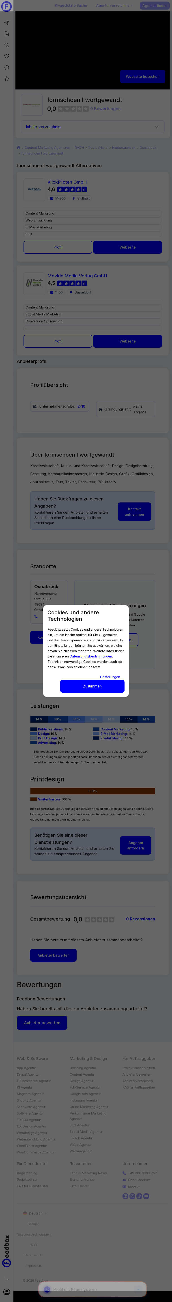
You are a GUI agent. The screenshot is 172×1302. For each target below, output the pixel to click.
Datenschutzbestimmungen (91, 656)
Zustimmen (92, 686)
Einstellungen (110, 677)
